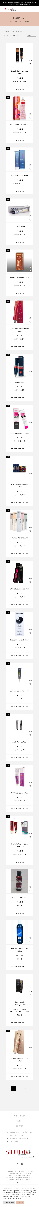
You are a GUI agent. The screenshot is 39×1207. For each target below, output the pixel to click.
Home (11, 21)
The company (19, 1116)
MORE (19, 1182)
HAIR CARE (18, 21)
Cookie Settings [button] (9, 1202)
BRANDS (19, 1121)
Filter (30, 35)
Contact (19, 1126)
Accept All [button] (20, 1202)
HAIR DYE (19, 78)
